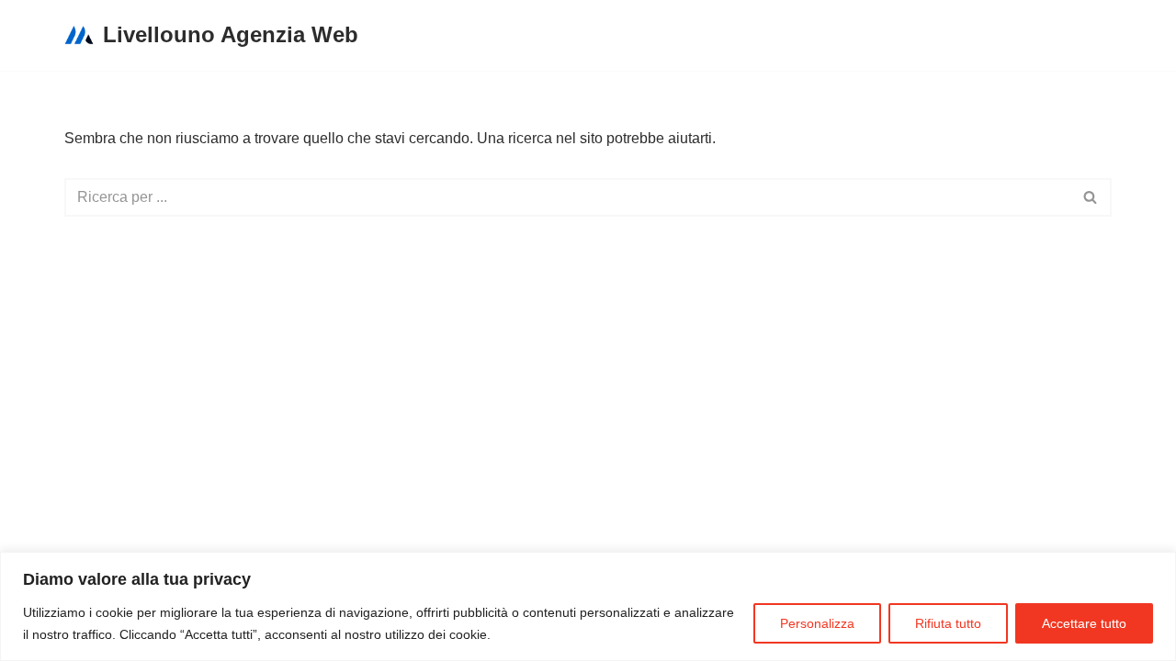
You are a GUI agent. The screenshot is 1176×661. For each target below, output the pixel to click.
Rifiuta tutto (948, 623)
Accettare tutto (1084, 623)
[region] (588, 606)
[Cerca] (1091, 197)
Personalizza (817, 623)
